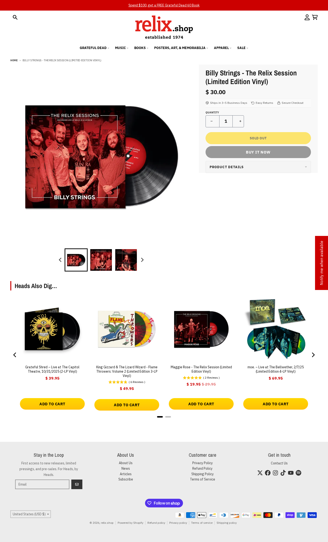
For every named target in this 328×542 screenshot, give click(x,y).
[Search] (15, 17)
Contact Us (279, 463)
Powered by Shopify (130, 522)
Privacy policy (178, 522)
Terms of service (202, 522)
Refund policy (156, 522)
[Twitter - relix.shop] (260, 473)
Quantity (212, 112)
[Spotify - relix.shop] (298, 473)
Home (14, 60)
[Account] (307, 17)
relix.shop (107, 522)
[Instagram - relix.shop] (275, 473)
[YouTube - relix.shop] (291, 473)
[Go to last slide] (60, 260)
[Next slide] (142, 260)
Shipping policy (227, 522)
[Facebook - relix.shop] (268, 473)
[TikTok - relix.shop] (283, 473)
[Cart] (315, 17)
